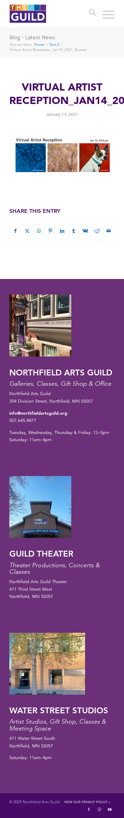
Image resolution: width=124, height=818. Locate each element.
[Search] (89, 14)
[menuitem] (89, 14)
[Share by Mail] (108, 230)
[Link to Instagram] (99, 809)
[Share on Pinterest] (50, 230)
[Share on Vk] (85, 230)
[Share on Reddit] (97, 230)
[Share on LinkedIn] (62, 230)
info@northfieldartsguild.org (38, 413)
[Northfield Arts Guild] (51, 14)
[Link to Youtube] (109, 809)
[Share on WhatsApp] (39, 230)
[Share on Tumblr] (74, 230)
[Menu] (105, 14)
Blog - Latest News (32, 37)
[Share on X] (27, 230)
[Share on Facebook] (15, 230)
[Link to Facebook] (89, 809)
